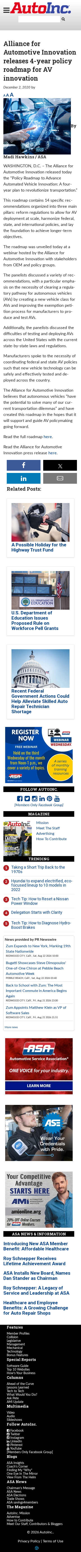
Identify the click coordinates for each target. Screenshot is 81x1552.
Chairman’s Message (21, 1488)
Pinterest (15, 1445)
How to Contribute (20, 1520)
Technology (14, 1351)
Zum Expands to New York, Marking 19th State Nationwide (38, 948)
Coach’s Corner (17, 1466)
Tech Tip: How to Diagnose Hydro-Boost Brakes (41, 925)
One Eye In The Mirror (22, 1473)
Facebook (16, 1430)
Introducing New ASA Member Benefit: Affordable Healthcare (36, 1246)
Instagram (16, 1437)
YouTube (15, 1448)
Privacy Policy (29, 1541)
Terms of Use (53, 1541)
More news (11, 1027)
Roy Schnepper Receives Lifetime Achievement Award (34, 1261)
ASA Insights (15, 1463)
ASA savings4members (22, 1502)
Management (16, 1344)
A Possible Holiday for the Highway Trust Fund (38, 547)
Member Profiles (18, 1333)
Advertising (45, 833)
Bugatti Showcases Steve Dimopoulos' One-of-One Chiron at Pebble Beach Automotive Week (36, 968)
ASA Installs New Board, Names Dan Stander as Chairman (36, 1275)
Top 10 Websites (18, 1369)
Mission (42, 823)
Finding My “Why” (19, 1470)
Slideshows (14, 1420)
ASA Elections (16, 1495)
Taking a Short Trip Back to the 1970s (38, 869)
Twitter (14, 1434)
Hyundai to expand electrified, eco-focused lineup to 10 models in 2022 (41, 885)
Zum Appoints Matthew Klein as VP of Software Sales (36, 1010)
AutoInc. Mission (18, 1513)
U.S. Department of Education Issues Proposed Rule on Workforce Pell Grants (34, 620)
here (48, 437)
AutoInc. (40, 7)
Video (11, 1412)
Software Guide (17, 1366)
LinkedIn (15, 1441)
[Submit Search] (63, 19)
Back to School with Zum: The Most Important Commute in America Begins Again (36, 991)
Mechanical (14, 1348)
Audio (11, 1416)
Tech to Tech (15, 1391)
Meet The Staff (48, 828)
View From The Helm (21, 1477)
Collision (12, 1337)
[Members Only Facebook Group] (30, 1452)
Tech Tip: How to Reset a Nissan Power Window (40, 901)
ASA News (14, 1491)
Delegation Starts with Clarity (36, 912)
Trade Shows (15, 1499)
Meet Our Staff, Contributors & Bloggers (35, 1524)
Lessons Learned (18, 1387)
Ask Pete (13, 1398)
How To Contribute (51, 839)
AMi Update (15, 1402)
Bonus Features (17, 1355)
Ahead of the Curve (20, 1384)
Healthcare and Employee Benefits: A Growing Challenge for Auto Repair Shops (35, 1308)
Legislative (14, 1340)
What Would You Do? (22, 1394)
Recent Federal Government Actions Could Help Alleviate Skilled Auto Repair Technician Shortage (40, 701)
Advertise (13, 1517)
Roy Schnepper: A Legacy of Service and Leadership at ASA (36, 1290)
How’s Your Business (21, 1373)
